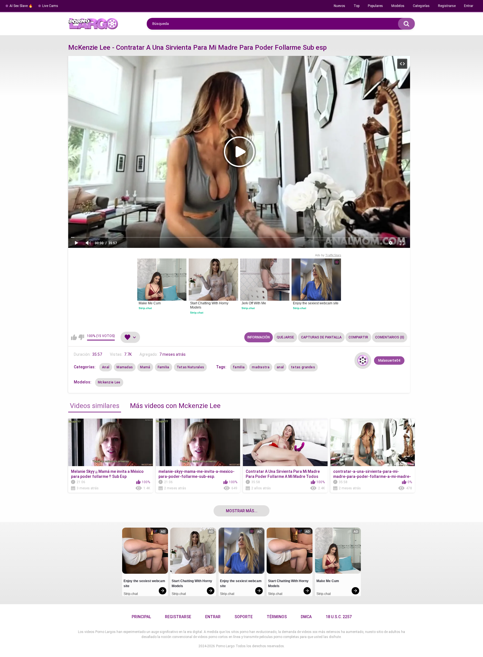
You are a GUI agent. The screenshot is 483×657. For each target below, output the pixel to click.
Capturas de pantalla (321, 337)
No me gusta (81, 337)
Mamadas (125, 367)
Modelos (397, 6)
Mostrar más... (241, 511)
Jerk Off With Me (254, 303)
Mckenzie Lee (109, 382)
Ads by (328, 255)
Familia (163, 367)
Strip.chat (145, 308)
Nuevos (339, 6)
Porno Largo (225, 646)
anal (280, 367)
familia (239, 367)
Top (356, 6)
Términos (277, 617)
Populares (375, 6)
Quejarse (285, 337)
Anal (105, 367)
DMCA (306, 617)
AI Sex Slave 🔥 (21, 6)
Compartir (358, 337)
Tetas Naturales (190, 367)
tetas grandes (303, 367)
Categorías (421, 6)
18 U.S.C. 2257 (339, 617)
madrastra (260, 367)
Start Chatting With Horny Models (209, 305)
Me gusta (74, 337)
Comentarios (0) (389, 337)
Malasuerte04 (389, 360)
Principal (141, 617)
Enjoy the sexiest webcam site (315, 303)
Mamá (145, 367)
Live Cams (50, 6)
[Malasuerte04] (362, 360)
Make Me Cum (150, 303)
